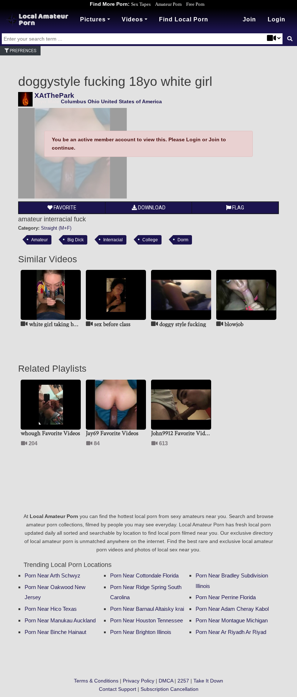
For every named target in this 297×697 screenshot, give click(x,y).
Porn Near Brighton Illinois (140, 632)
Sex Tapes (141, 4)
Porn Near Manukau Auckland (60, 620)
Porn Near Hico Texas (51, 609)
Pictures (93, 19)
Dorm (182, 239)
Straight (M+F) (56, 228)
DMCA (166, 681)
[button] (276, 19)
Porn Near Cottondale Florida (144, 575)
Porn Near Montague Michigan (232, 620)
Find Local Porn (183, 19)
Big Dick (75, 239)
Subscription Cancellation (169, 689)
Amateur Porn (168, 4)
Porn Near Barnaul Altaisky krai (147, 609)
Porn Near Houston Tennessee (146, 620)
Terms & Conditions (96, 681)
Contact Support (117, 689)
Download (151, 207)
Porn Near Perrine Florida (226, 597)
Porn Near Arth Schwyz (52, 575)
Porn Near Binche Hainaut (55, 632)
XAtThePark (54, 95)
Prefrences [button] (22, 50)
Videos (132, 19)
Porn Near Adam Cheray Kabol (232, 609)
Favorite (64, 207)
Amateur (39, 239)
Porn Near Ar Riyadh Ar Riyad (231, 632)
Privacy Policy (138, 681)
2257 (183, 681)
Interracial (113, 239)
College (150, 239)
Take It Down (208, 681)
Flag (237, 207)
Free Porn (195, 4)
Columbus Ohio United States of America (111, 101)
